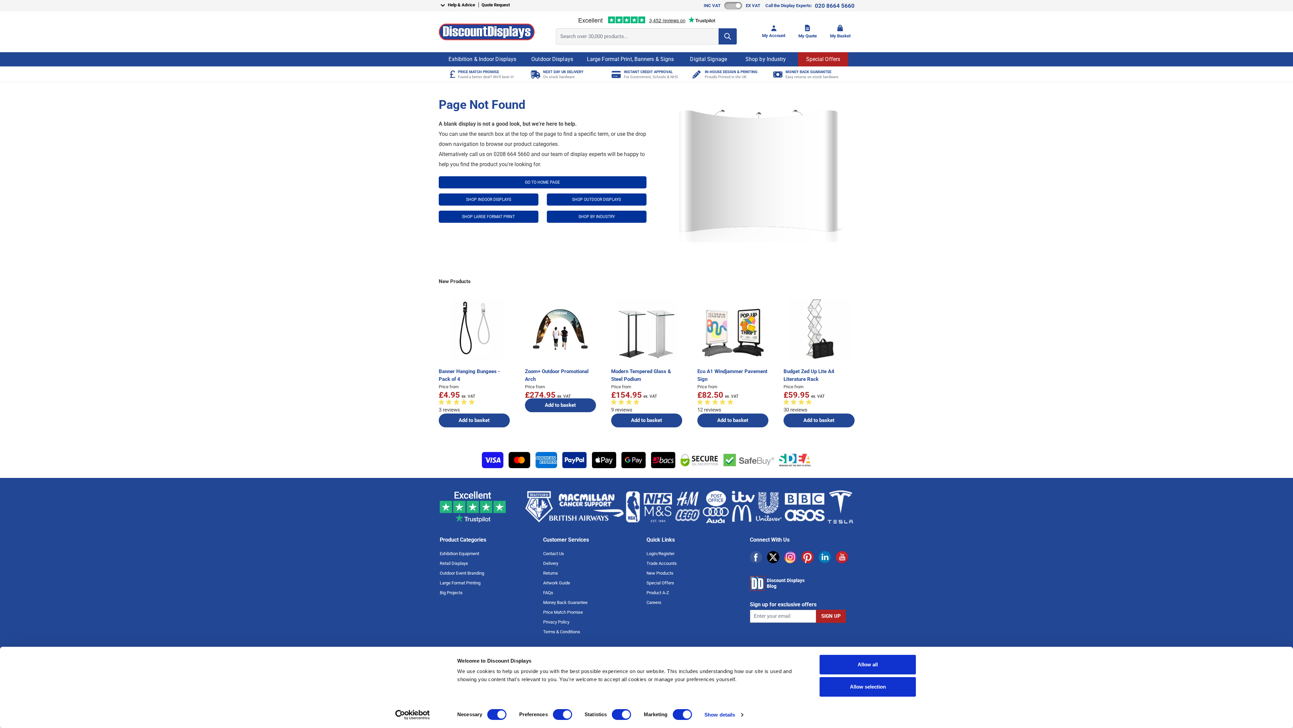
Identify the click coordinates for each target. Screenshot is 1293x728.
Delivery (550, 563)
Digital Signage (708, 59)
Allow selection (868, 687)
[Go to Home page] (487, 31)
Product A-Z (657, 592)
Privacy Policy (556, 622)
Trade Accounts (661, 563)
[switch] (562, 714)
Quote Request (496, 4)
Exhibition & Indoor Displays (482, 59)
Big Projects (451, 592)
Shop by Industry (765, 59)
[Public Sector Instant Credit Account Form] (615, 74)
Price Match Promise (563, 612)
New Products (659, 573)
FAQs (548, 592)
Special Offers (823, 59)
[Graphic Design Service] (696, 74)
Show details (719, 715)
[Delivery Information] (534, 74)
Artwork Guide (556, 582)
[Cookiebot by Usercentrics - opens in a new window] (412, 715)
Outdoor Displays (552, 59)
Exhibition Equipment (459, 553)
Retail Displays (454, 563)
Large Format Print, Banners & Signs (630, 59)
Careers (653, 602)
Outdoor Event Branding (462, 573)
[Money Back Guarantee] (777, 74)
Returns (550, 573)
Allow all (868, 664)
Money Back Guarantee (565, 602)
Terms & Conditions (561, 631)
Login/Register (660, 553)
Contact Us (553, 553)
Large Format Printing (460, 582)
